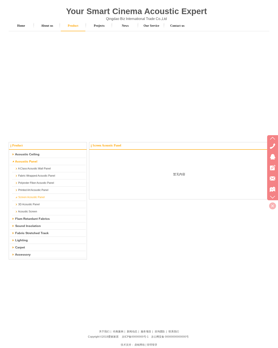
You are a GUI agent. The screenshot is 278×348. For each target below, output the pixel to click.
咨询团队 (160, 331)
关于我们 (104, 331)
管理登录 (152, 344)
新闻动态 (132, 331)
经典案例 (118, 331)
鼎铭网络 (139, 344)
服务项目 (146, 331)
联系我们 (174, 331)
